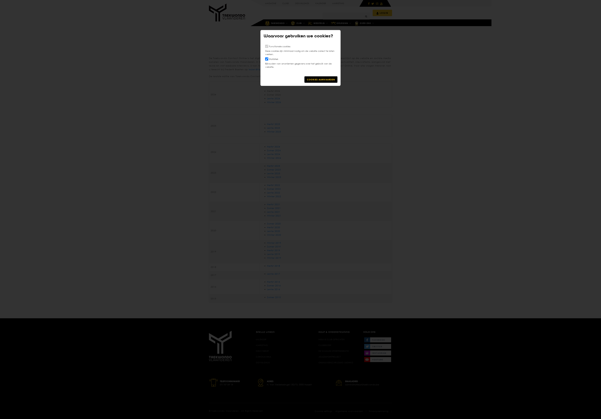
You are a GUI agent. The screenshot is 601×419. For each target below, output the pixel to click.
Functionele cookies (279, 46)
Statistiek (273, 59)
